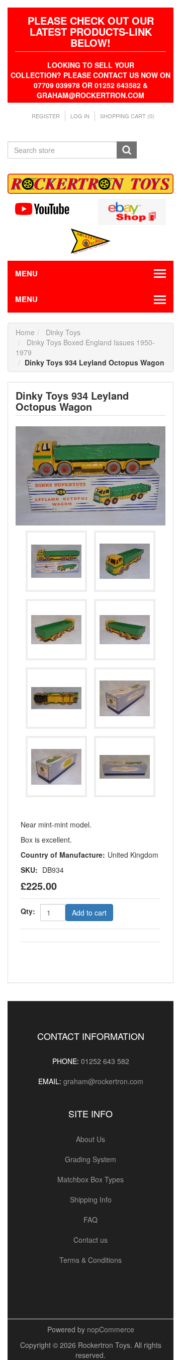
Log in (79, 116)
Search (127, 150)
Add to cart (89, 913)
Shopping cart (127, 116)
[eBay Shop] (132, 211)
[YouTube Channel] (49, 209)
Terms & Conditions (90, 1260)
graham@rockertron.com (103, 1081)
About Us (90, 1139)
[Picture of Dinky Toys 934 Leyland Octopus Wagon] (90, 475)
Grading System (90, 1159)
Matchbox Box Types (90, 1179)
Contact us (90, 1240)
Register (46, 116)
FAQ (90, 1220)
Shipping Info (91, 1199)
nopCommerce (110, 1329)
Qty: (28, 911)
